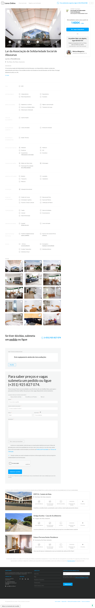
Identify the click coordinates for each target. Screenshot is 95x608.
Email (9, 412)
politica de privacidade (79, 577)
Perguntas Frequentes (39, 579)
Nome (9, 399)
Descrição (10, 419)
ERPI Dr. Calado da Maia (42, 494)
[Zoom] (21, 261)
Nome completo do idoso (14, 406)
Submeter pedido (15, 472)
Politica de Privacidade (42, 449)
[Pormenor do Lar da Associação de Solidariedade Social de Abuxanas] (33, 28)
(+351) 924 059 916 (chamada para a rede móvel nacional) (10, 583)
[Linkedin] (25, 578)
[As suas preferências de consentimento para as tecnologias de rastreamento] (92, 605)
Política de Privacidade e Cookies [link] (74, 601)
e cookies (86, 577)
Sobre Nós (36, 573)
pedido (13, 339)
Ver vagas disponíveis (77, 29)
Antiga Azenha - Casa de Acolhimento (47, 516)
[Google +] (22, 578)
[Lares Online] (11, 3)
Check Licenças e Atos (39, 585)
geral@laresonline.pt (11, 586)
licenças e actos (71, 560)
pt (92, 3)
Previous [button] (8, 28)
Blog (35, 576)
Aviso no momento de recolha (10, 606)
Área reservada (22, 3)
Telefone (36, 412)
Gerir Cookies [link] (57, 601)
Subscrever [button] (68, 584)
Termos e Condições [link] (86, 601)
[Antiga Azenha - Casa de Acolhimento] (18, 522)
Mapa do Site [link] (64, 601)
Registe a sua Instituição (35, 3)
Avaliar (12, 365)
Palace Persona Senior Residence (45, 537)
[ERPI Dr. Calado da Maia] (18, 501)
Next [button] (57, 28)
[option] (33, 28)
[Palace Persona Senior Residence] (18, 544)
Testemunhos (37, 582)
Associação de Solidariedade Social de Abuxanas (78, 11)
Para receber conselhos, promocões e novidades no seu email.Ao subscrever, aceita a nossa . (76, 577)
